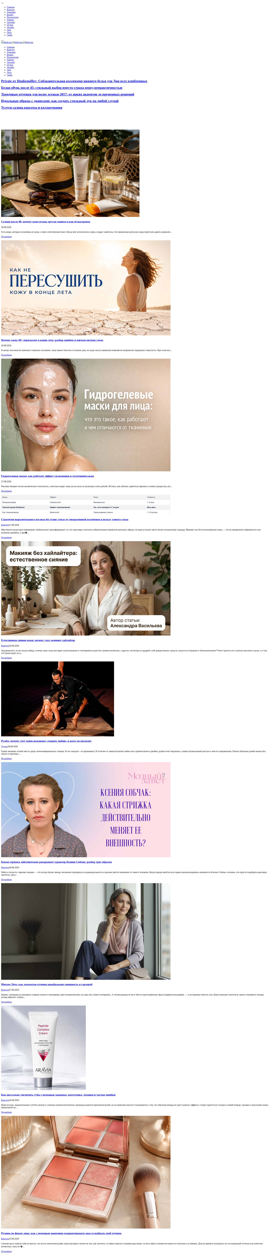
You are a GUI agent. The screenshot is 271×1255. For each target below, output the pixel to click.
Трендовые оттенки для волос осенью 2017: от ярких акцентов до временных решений (67, 94)
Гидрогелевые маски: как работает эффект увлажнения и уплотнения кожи (47, 476)
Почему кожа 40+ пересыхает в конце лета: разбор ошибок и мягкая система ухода (52, 340)
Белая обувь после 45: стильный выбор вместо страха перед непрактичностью (61, 87)
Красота (5, 525)
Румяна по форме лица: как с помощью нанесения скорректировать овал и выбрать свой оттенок (61, 1233)
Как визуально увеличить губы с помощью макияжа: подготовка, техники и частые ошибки (58, 1094)
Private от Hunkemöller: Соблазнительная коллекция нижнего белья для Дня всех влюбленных (74, 81)
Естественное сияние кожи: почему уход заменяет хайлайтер (38, 640)
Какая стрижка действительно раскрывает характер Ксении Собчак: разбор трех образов (56, 861)
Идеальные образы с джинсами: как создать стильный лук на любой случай (60, 101)
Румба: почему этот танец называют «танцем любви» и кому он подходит (46, 740)
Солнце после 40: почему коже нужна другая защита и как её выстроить (45, 221)
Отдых (4, 746)
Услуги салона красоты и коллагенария (31, 107)
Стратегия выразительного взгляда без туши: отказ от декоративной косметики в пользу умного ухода (64, 519)
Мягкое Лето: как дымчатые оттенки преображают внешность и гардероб (46, 984)
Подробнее (6, 237)
